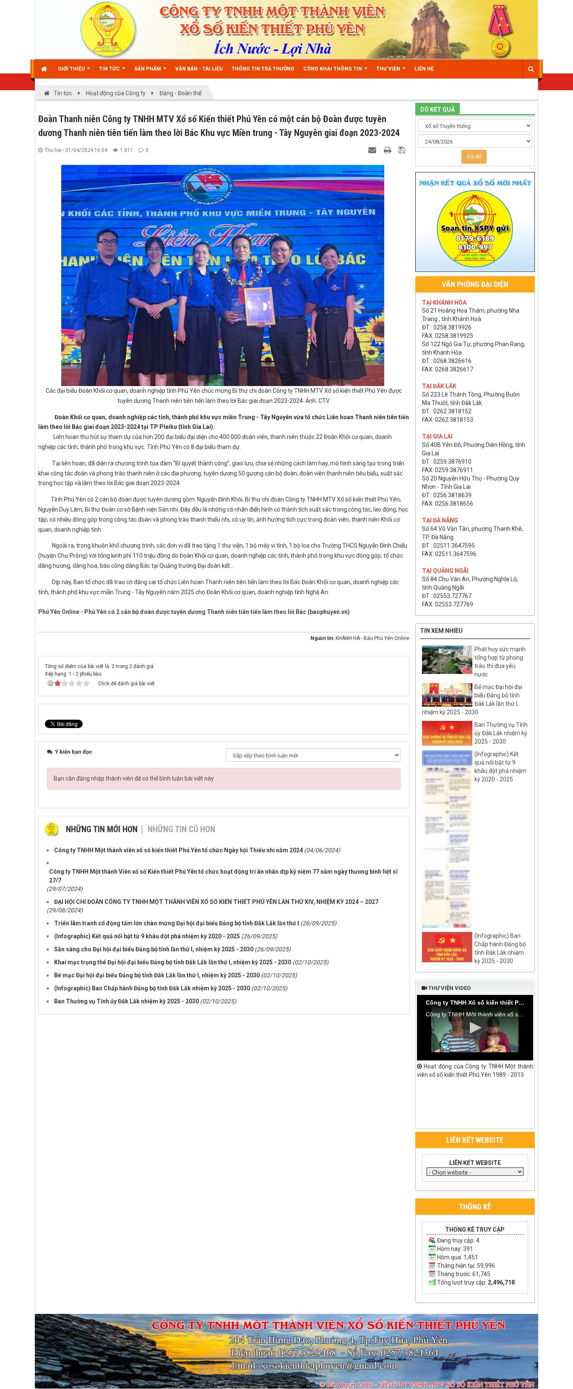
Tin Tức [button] (110, 69)
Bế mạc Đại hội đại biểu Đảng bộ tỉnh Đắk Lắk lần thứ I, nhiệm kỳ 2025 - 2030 (472, 699)
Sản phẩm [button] (148, 69)
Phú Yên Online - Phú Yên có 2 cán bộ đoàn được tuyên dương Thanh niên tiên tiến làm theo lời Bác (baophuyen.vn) (194, 611)
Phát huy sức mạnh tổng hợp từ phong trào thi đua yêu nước (500, 662)
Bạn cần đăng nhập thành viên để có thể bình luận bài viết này (134, 778)
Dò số (474, 156)
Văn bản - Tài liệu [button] (199, 69)
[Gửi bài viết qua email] (373, 149)
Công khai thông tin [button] (333, 69)
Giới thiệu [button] (72, 69)
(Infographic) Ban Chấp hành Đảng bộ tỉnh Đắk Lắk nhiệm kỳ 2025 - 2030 (500, 948)
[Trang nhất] (45, 69)
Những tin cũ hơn (181, 829)
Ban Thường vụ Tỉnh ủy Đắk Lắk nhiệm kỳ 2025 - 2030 (501, 733)
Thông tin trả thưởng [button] (263, 69)
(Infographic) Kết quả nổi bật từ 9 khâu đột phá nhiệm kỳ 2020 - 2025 (500, 767)
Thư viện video (449, 988)
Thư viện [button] (388, 69)
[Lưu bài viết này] (402, 149)
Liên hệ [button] (424, 69)
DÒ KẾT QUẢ (437, 109)
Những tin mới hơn (102, 829)
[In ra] (388, 149)
